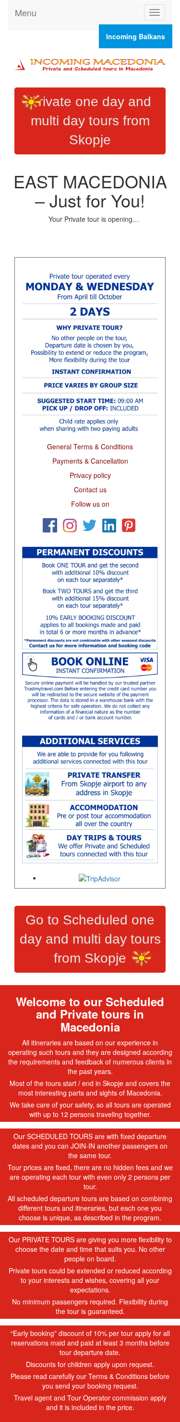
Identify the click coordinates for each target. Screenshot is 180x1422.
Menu (25, 12)
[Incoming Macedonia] (90, 63)
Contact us (90, 489)
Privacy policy (90, 475)
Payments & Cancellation (90, 461)
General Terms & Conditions (90, 446)
